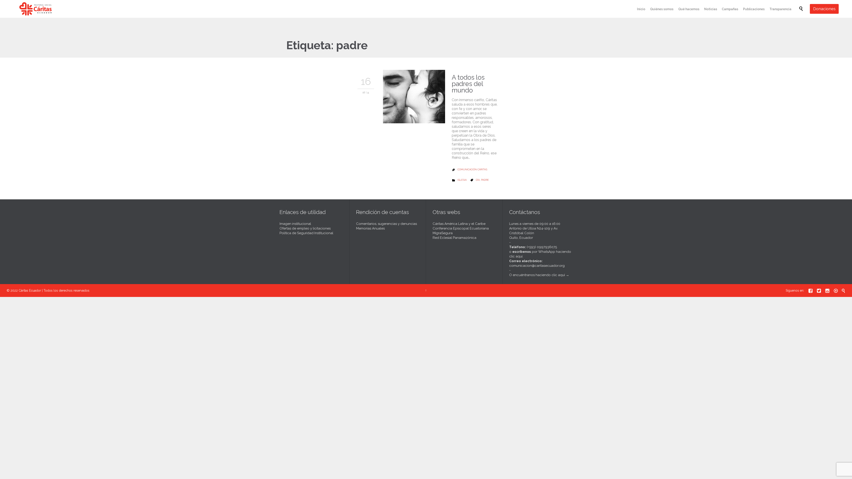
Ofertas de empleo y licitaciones (305, 228)
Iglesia (462, 180)
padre (485, 180)
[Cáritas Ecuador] (35, 9)
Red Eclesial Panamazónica (454, 238)
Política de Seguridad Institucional (306, 233)
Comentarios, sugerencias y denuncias (386, 224)
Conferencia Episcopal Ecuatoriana (461, 228)
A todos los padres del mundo (468, 84)
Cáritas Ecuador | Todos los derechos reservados (54, 290)
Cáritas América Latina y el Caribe (459, 224)
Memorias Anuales (370, 228)
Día (478, 180)
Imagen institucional (295, 224)
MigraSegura (443, 233)
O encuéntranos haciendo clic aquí (537, 275)
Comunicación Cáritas (472, 169)
